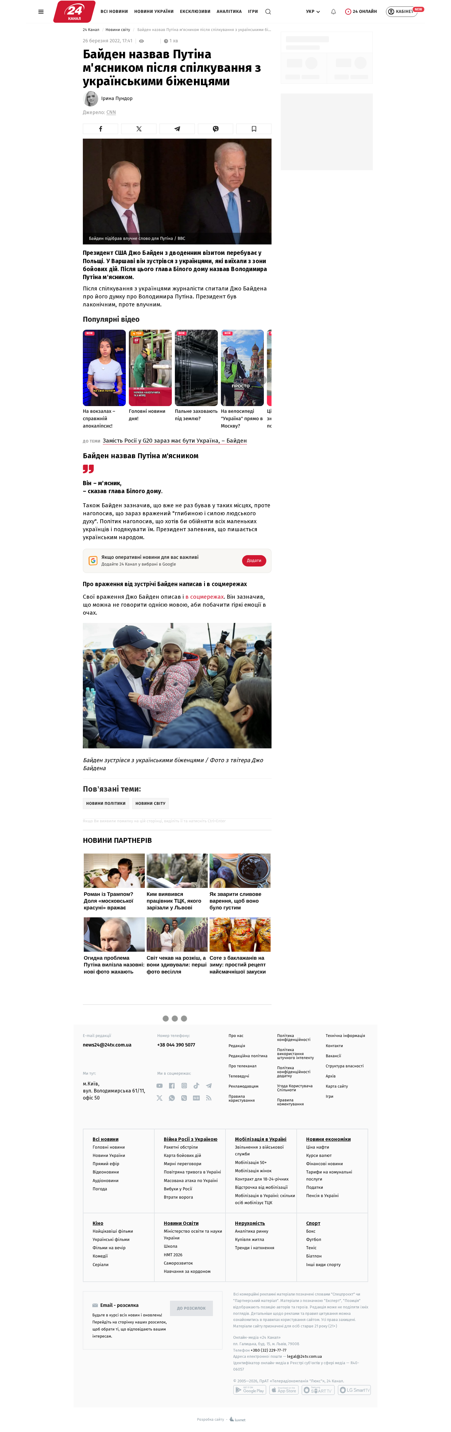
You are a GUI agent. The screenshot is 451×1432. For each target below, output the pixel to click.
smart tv (318, 1390)
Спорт (313, 1223)
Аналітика (229, 11)
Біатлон (314, 1256)
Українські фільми (111, 1239)
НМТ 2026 (173, 1254)
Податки (314, 1187)
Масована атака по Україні (191, 1180)
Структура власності (345, 1066)
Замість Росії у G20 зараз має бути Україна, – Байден (175, 440)
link (159, 1085)
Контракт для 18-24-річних (261, 1179)
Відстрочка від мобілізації (261, 1187)
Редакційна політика (248, 1056)
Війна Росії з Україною (191, 1139)
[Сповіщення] (333, 11)
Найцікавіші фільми (113, 1231)
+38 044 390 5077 (176, 1045)
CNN (111, 112)
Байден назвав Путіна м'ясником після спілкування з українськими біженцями (204, 30)
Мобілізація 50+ (251, 1162)
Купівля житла (249, 1239)
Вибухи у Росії (178, 1189)
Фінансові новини (324, 1163)
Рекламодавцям (243, 1086)
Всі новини (114, 11)
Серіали (101, 1264)
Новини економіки (328, 1139)
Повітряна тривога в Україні (192, 1172)
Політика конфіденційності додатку (293, 1072)
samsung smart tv (354, 1390)
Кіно (98, 1223)
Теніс (311, 1247)
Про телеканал (242, 1066)
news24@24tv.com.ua (107, 1045)
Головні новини (109, 1147)
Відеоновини (106, 1172)
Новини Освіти (181, 1223)
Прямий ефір (106, 1163)
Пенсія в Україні (322, 1195)
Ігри (253, 11)
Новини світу (118, 30)
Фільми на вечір (109, 1247)
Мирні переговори (182, 1163)
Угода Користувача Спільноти (295, 1088)
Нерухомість (250, 1223)
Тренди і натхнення (254, 1247)
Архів (331, 1076)
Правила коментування (290, 1102)
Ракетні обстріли (181, 1147)
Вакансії (333, 1056)
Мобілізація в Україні (261, 1139)
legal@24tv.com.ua (304, 1356)
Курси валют (319, 1155)
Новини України (154, 11)
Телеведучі (239, 1076)
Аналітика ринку (251, 1231)
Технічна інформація (345, 1036)
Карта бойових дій (182, 1155)
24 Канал (91, 30)
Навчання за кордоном (187, 1271)
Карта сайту (337, 1086)
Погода (100, 1189)
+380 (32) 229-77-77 (269, 1350)
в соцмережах (204, 596)
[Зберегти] (254, 129)
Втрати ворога (178, 1197)
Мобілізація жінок (253, 1170)
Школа (170, 1246)
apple (284, 1390)
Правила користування (242, 1099)
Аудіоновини (105, 1180)
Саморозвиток (178, 1263)
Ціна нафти (317, 1147)
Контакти (334, 1046)
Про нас (236, 1036)
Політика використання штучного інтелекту (295, 1054)
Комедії (100, 1256)
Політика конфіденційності (293, 1038)
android (249, 1390)
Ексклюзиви (195, 11)
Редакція (237, 1046)
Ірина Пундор (117, 98)
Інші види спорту (323, 1264)
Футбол (313, 1239)
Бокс (310, 1231)
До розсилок (191, 1308)
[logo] (74, 11)
